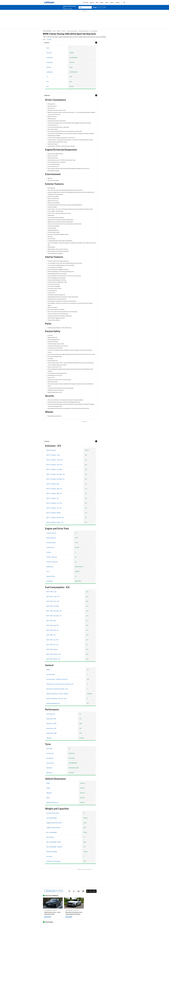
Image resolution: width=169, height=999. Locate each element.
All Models (49, 39)
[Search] (124, 2)
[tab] (70, 42)
